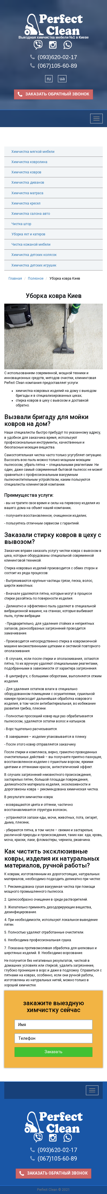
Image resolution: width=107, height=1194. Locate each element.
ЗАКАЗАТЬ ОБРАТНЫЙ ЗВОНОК (57, 94)
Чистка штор (21, 224)
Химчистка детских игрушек (33, 265)
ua (62, 78)
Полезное (35, 279)
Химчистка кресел (26, 203)
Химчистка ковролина (29, 162)
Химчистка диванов (27, 183)
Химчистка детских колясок (33, 255)
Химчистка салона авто (30, 214)
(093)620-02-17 (57, 57)
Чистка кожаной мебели (31, 245)
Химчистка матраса (27, 193)
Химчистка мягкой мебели (32, 152)
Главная (15, 279)
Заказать (53, 1051)
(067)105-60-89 (57, 66)
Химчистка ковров (26, 172)
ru (49, 78)
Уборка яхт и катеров (28, 234)
